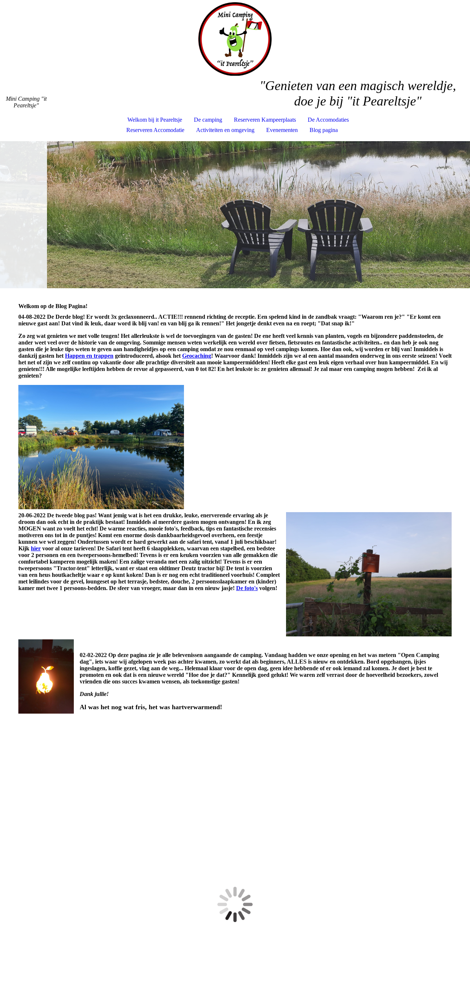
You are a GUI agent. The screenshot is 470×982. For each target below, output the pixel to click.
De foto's (247, 588)
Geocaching (196, 356)
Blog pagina (324, 130)
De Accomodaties (328, 120)
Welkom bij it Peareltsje (154, 120)
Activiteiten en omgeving (225, 130)
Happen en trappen (89, 356)
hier (36, 548)
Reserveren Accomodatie (155, 130)
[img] (235, 39)
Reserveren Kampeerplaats (265, 120)
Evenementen (282, 130)
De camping (208, 120)
